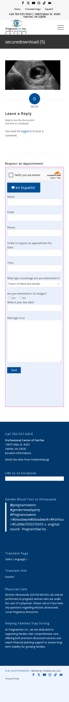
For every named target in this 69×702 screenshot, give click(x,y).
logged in (26, 131)
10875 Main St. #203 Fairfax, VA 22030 (42, 15)
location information (18, 453)
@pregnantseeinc (23, 505)
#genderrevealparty (25, 510)
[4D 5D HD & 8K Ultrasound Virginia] (28, 27)
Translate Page (33, 9)
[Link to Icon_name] (44, 3)
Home (17, 9)
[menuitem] (17, 9)
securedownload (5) (25, 42)
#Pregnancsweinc (23, 514)
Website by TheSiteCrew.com (46, 670)
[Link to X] (28, 3)
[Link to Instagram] (39, 3)
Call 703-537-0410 (20, 14)
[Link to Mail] (49, 3)
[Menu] (59, 27)
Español (49, 9)
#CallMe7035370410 (27, 524)
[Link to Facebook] (23, 3)
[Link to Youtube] (33, 3)
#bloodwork (21, 519)
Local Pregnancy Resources (21, 612)
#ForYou (57, 519)
